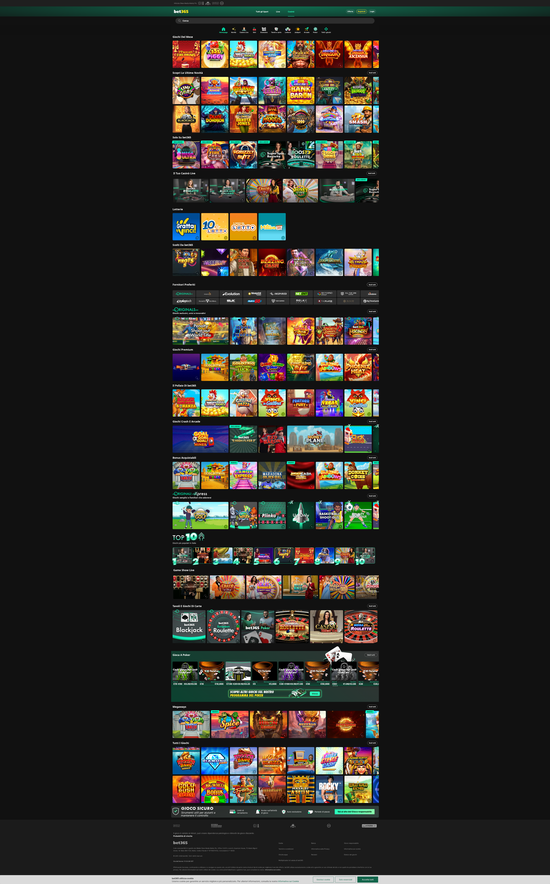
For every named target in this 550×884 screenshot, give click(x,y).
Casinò (291, 11)
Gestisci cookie (323, 879)
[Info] (206, 200)
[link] (186, 54)
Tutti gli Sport (262, 11)
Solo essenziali (345, 879)
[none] (276, 537)
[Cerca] (179, 21)
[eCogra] (369, 825)
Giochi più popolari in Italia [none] (184, 543)
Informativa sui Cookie (288, 881)
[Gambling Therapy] (216, 825)
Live (278, 11)
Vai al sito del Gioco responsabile (355, 811)
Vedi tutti (372, 73)
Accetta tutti (368, 879)
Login (372, 11)
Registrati (361, 11)
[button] (197, 65)
